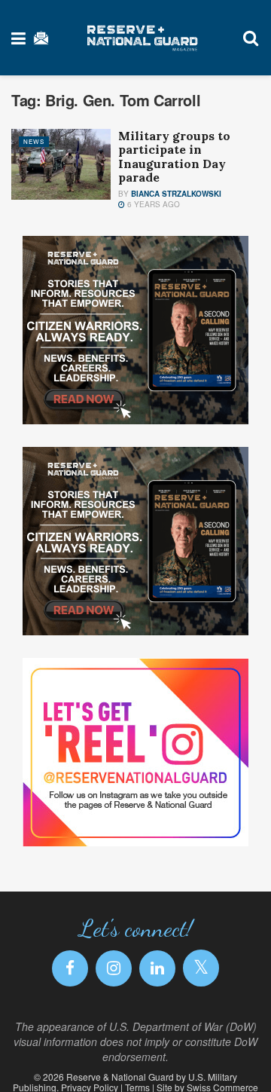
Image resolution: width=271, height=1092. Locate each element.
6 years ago (152, 204)
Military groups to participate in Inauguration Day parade (174, 156)
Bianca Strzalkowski (176, 193)
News (33, 141)
